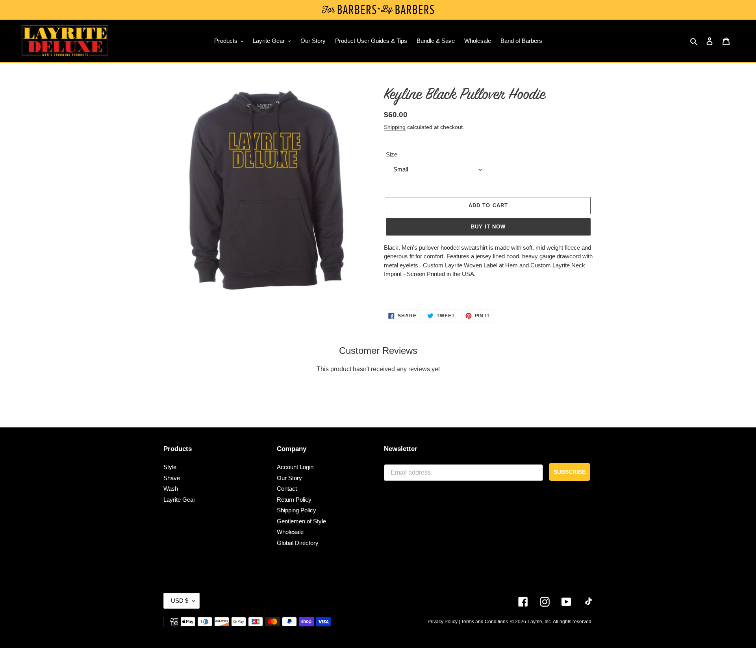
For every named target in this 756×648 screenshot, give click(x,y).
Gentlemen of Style (301, 521)
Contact (287, 488)
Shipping (395, 127)
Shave (171, 478)
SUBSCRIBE (570, 472)
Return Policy (294, 499)
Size (391, 154)
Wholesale (290, 531)
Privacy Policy (443, 621)
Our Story (289, 478)
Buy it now (488, 227)
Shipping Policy (296, 510)
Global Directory (298, 542)
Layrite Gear (179, 499)
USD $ (179, 600)
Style (169, 467)
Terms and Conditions (484, 621)
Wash (170, 488)
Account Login (295, 467)
